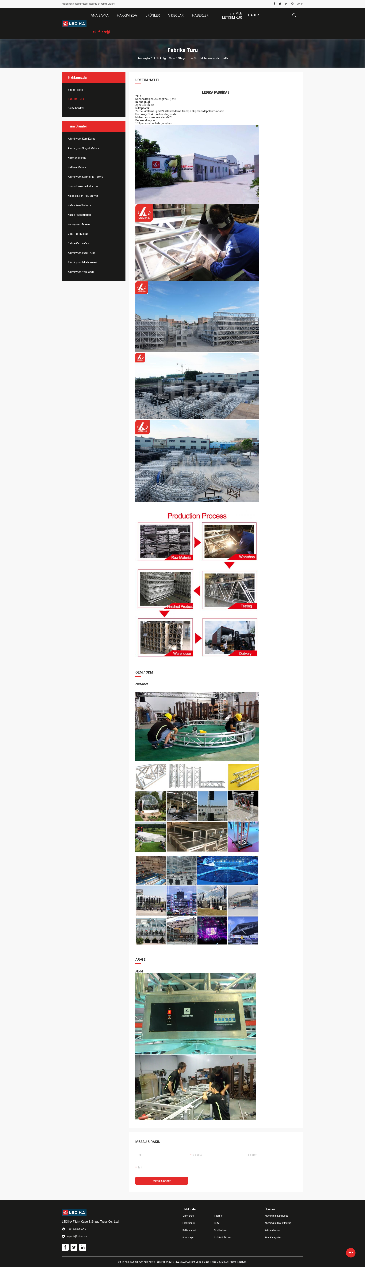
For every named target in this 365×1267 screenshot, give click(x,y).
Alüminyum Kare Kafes (81, 138)
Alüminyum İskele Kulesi (82, 262)
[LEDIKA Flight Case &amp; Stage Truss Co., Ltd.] (74, 23)
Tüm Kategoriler (273, 1237)
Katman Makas (77, 157)
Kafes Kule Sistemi (79, 205)
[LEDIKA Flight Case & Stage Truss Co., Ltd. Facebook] (274, 4)
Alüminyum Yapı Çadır (81, 271)
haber (253, 15)
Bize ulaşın (188, 1237)
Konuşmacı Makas (79, 224)
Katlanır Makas (77, 167)
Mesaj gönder (161, 1181)
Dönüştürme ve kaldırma (83, 186)
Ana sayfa (143, 58)
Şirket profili (188, 1215)
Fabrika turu (76, 98)
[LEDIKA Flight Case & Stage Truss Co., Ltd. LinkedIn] (286, 4)
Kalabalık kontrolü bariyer (83, 195)
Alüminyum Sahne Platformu (85, 176)
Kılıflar (217, 1223)
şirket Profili (75, 89)
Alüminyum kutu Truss (81, 252)
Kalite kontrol (76, 108)
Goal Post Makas (78, 233)
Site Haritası (220, 1230)
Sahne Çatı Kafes (78, 243)
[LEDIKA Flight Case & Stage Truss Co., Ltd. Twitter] (280, 4)
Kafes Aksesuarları (79, 214)
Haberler (218, 1215)
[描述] (294, 15)
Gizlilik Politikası (222, 1237)
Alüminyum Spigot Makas (83, 148)
